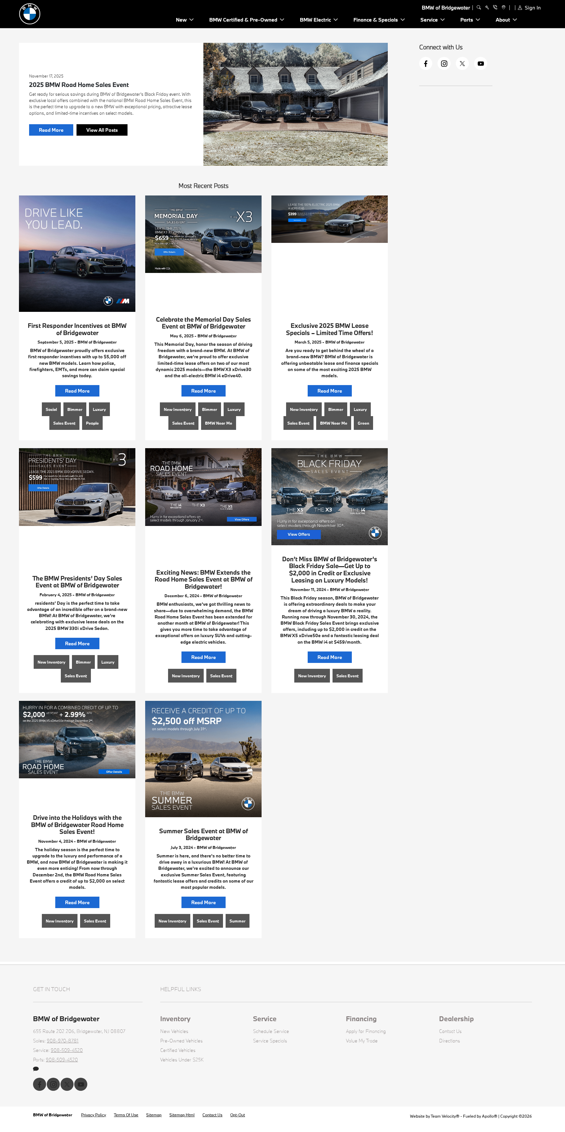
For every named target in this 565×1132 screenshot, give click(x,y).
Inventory (175, 1018)
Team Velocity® (445, 1116)
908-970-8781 (62, 1041)
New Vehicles (174, 1031)
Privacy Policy (93, 1114)
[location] (503, 7)
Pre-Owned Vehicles (181, 1041)
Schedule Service (271, 1031)
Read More (51, 130)
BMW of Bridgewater (53, 1114)
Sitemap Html (182, 1114)
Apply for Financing (366, 1031)
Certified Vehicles (178, 1050)
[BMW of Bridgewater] (65, 13)
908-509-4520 (67, 1050)
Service (265, 1018)
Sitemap (154, 1114)
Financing (361, 1018)
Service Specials (270, 1041)
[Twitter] (462, 63)
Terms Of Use (126, 1114)
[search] (478, 7)
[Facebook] (425, 63)
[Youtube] (480, 63)
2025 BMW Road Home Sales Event (79, 85)
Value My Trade (362, 1041)
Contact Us (450, 1031)
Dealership (456, 1018)
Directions (449, 1041)
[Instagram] (444, 63)
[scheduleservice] (487, 7)
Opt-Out (237, 1114)
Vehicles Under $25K (182, 1059)
